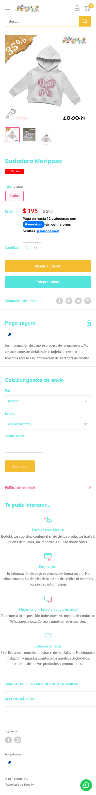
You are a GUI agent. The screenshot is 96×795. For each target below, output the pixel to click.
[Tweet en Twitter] (78, 300)
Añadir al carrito (48, 266)
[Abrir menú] (7, 8)
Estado (10, 413)
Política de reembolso (21, 488)
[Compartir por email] (87, 300)
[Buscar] (85, 21)
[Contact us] (86, 785)
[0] (87, 8)
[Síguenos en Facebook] (8, 739)
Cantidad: (12, 247)
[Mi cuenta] (77, 8)
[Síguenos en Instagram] (17, 739)
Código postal (15, 436)
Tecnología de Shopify (19, 784)
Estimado (20, 466)
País (8, 390)
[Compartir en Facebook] (59, 300)
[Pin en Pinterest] (68, 300)
